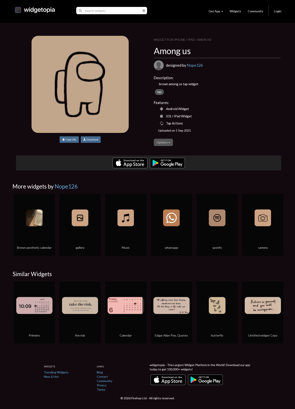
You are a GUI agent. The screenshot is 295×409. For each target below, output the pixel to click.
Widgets (235, 11)
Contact (102, 376)
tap (159, 92)
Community (255, 11)
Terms (101, 389)
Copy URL (70, 139)
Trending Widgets (56, 372)
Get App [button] (214, 11)
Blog (100, 372)
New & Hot (51, 376)
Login (277, 11)
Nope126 (195, 65)
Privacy (101, 385)
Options (162, 142)
